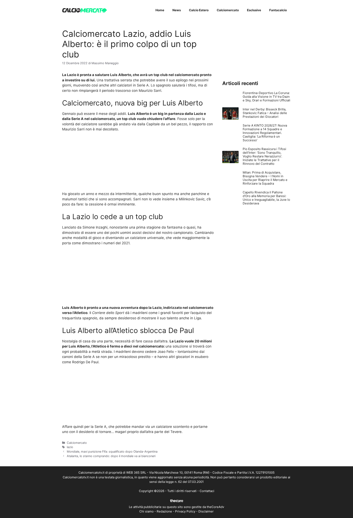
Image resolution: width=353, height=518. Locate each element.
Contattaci (207, 491)
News (176, 10)
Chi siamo (146, 511)
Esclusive (254, 10)
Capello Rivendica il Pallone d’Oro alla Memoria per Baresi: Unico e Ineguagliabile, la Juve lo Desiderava (266, 197)
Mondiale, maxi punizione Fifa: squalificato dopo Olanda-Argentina (112, 451)
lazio (70, 447)
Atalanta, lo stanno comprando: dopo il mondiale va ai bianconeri (111, 456)
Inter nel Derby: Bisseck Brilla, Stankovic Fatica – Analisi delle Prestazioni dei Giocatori (265, 113)
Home (159, 10)
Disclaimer (206, 511)
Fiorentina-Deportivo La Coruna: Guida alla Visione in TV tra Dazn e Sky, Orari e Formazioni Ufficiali (266, 96)
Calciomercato (228, 10)
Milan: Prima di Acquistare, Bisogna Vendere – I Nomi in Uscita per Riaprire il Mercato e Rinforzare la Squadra (265, 177)
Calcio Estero (199, 10)
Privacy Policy (185, 511)
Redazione (164, 511)
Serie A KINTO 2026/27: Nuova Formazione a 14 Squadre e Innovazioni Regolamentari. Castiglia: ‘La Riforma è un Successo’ (265, 132)
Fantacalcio (278, 10)
